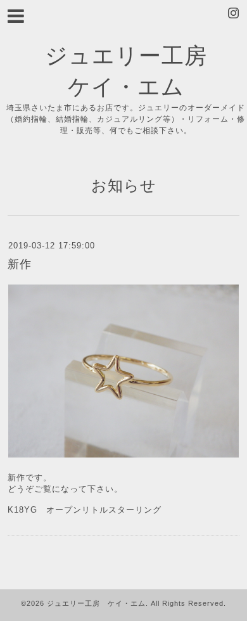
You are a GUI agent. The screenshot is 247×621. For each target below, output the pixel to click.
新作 (20, 264)
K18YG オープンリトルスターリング (85, 510)
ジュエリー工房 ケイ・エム (96, 603)
